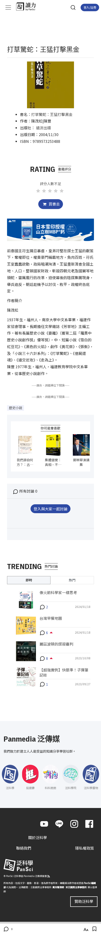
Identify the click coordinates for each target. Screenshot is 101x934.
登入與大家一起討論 (50, 509)
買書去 (54, 204)
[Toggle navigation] (8, 7)
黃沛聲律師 (58, 887)
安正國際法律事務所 (76, 887)
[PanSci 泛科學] (28, 6)
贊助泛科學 (83, 901)
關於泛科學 (37, 837)
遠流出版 (43, 127)
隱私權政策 (84, 848)
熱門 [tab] (72, 580)
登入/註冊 (90, 7)
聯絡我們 (23, 848)
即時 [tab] (29, 580)
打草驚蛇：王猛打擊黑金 (52, 114)
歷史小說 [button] (15, 407)
